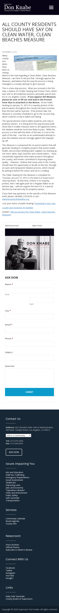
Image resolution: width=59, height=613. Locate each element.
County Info (11, 523)
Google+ (10, 578)
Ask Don (14, 452)
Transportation (13, 500)
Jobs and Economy (14, 487)
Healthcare (11, 482)
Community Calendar (15, 518)
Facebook (10, 568)
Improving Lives (13, 485)
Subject (9, 352)
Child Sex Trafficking (15, 475)
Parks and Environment (16, 492)
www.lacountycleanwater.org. (15, 199)
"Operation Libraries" (15, 490)
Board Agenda (12, 521)
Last (32, 304)
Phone (9, 338)
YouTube (10, 575)
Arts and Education (14, 472)
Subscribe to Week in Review (19, 549)
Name (9, 284)
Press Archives (12, 544)
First (7, 294)
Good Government (14, 480)
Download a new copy (45, 203)
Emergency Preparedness (17, 477)
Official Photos (12, 547)
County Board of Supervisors (19, 599)
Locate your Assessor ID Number (17, 207)
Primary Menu (51, 7)
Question (9, 366)
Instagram (10, 573)
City (8, 311)
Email (8, 324)
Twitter (9, 570)
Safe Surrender (12, 498)
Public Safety (12, 495)
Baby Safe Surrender (15, 596)
